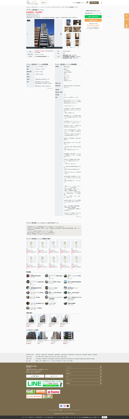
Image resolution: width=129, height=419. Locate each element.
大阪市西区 (84, 354)
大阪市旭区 (94, 354)
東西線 (92, 358)
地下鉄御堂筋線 (66, 56)
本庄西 (62, 356)
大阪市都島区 (57, 354)
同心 (56, 356)
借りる (43, 2)
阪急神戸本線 (83, 358)
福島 (65, 360)
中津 (37, 356)
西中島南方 (72, 56)
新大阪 (53, 360)
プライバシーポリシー (69, 410)
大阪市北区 (38, 354)
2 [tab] (72, 47)
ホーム (74, 2)
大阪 (40, 360)
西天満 (42, 356)
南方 (70, 55)
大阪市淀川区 (32, 16)
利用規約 (61, 410)
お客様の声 (68, 373)
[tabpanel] (73, 32)
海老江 (65, 356)
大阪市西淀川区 (71, 354)
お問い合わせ (94, 2)
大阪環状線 (44, 358)
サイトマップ (78, 410)
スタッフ (82, 2)
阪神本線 (89, 358)
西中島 (36, 16)
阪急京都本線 (65, 55)
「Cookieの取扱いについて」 (87, 417)
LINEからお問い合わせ (93, 16)
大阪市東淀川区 (64, 354)
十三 (50, 360)
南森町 (37, 360)
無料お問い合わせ (93, 20)
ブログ (67, 376)
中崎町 (71, 360)
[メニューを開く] (101, 2)
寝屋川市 (90, 354)
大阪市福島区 (50, 354)
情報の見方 (51, 88)
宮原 (59, 356)
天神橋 (46, 356)
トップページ (68, 366)
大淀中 (52, 356)
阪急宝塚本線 (64, 358)
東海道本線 (57, 358)
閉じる (104, 417)
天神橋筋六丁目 (45, 360)
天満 (50, 356)
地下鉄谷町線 (39, 358)
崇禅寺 (70, 58)
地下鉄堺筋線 (77, 358)
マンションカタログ (53, 410)
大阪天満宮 (58, 360)
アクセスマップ (69, 380)
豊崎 (39, 356)
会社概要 (78, 2)
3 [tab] (73, 47)
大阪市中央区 (78, 354)
